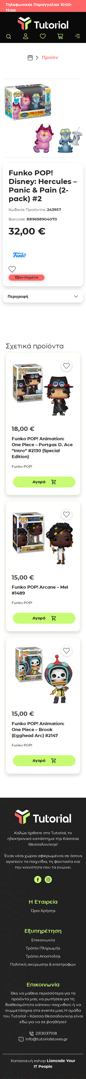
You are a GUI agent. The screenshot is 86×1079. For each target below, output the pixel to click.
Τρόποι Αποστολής (43, 956)
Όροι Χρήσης (43, 910)
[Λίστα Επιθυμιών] (43, 36)
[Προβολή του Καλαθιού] (60, 36)
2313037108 (46, 1033)
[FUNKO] (19, 255)
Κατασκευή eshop (28, 1060)
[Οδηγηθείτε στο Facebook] (37, 879)
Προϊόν (50, 57)
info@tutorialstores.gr (47, 1039)
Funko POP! (22, 466)
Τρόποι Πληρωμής (43, 948)
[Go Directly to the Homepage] (43, 23)
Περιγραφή (18, 296)
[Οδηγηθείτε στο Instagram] (48, 879)
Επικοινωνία (43, 940)
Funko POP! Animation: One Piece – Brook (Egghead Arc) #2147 (38, 729)
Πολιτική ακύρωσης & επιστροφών (43, 964)
